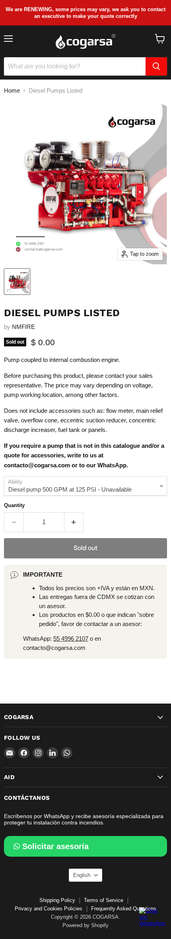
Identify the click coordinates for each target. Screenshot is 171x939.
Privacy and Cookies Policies (48, 909)
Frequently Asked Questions (123, 909)
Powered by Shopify (85, 925)
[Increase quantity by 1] (74, 522)
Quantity (14, 505)
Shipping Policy (57, 900)
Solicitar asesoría (55, 846)
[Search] (156, 66)
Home (12, 90)
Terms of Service (103, 900)
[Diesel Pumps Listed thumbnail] (17, 281)
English (81, 875)
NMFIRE (23, 326)
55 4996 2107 (70, 638)
